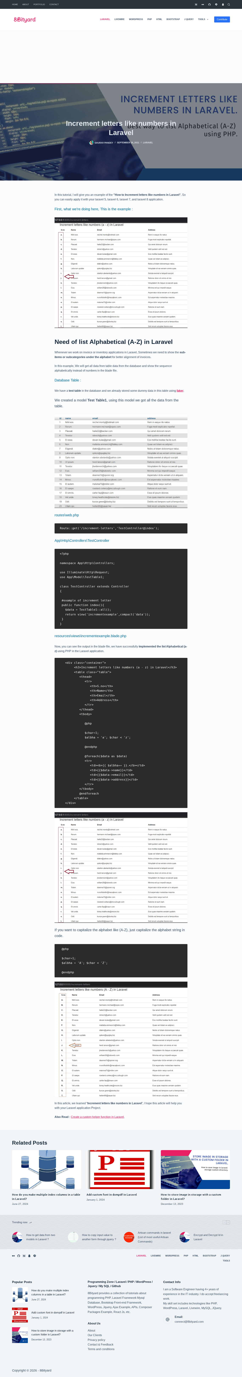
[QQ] (223, 4)
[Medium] (196, 4)
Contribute (222, 19)
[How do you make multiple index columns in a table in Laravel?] (46, 1169)
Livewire (119, 19)
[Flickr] (203, 4)
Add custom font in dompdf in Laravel (111, 1194)
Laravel (105, 19)
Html (159, 19)
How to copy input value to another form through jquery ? (99, 1237)
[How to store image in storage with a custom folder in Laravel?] (195, 1169)
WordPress (136, 19)
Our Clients (95, 1335)
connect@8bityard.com (189, 1321)
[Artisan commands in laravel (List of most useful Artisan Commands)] (129, 1237)
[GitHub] (209, 4)
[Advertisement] (121, 56)
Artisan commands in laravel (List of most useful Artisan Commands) (154, 1237)
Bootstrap (173, 19)
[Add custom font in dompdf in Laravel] (121, 1169)
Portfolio (39, 4)
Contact (54, 4)
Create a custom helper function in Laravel (97, 1116)
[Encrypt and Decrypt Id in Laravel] (184, 1237)
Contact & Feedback (100, 1344)
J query (189, 19)
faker (180, 390)
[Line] (216, 4)
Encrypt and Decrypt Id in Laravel (208, 1237)
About (25, 4)
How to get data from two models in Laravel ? (40, 1237)
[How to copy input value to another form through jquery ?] (73, 1237)
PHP (149, 19)
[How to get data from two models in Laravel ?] (17, 1237)
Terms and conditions (101, 1349)
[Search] (229, 4)
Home (15, 4)
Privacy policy (96, 1339)
